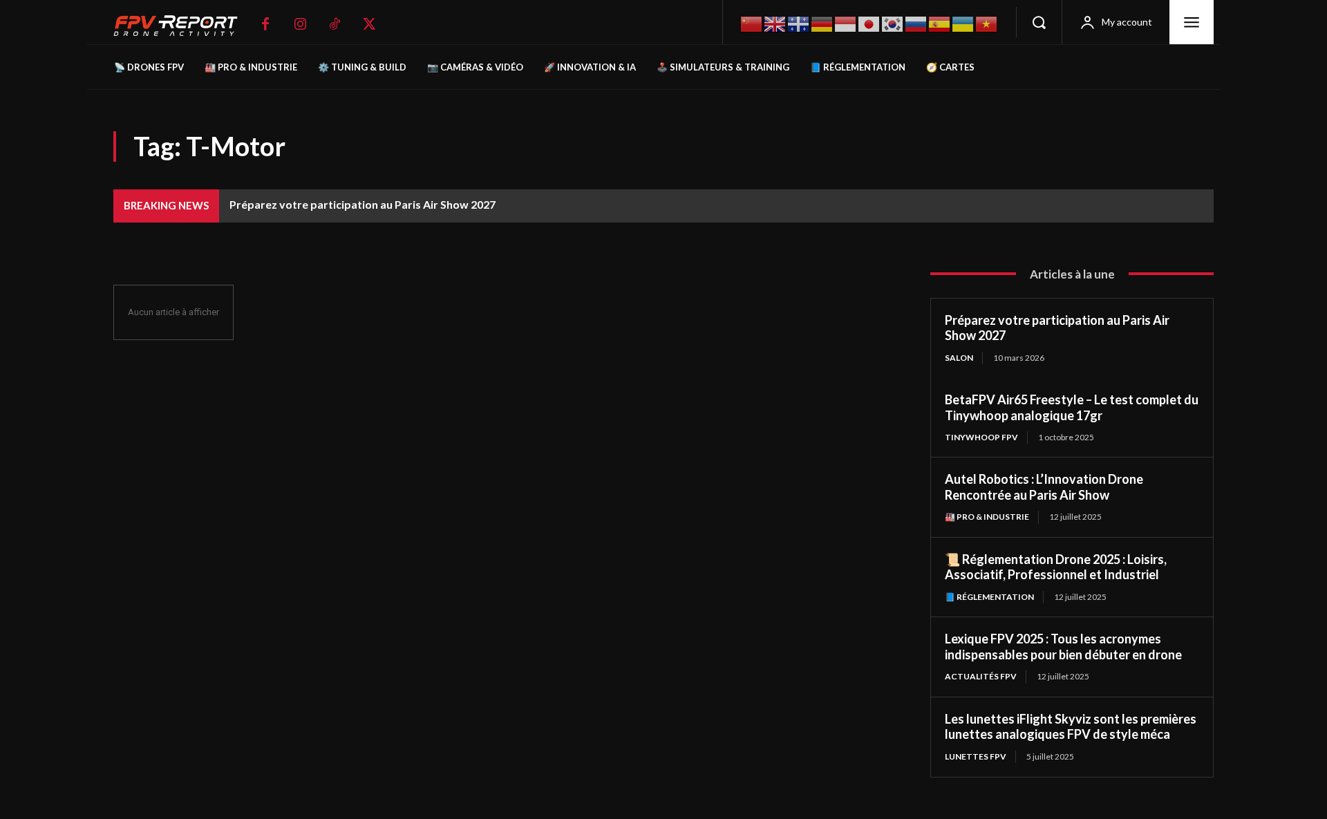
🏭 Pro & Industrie (987, 516)
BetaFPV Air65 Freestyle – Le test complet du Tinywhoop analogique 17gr (1071, 407)
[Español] (940, 22)
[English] (775, 22)
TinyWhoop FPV (981, 437)
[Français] (799, 22)
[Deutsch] (822, 22)
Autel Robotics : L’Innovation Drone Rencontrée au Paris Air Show (1044, 486)
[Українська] (963, 22)
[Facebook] (265, 24)
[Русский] (916, 22)
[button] (1039, 22)
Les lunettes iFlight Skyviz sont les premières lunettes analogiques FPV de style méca (1070, 726)
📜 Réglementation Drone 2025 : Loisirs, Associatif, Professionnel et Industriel (1056, 567)
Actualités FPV (981, 676)
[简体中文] (752, 22)
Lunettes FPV (975, 756)
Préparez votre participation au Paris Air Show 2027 (362, 204)
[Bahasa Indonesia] (846, 22)
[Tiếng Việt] (987, 22)
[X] (369, 24)
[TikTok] (334, 24)
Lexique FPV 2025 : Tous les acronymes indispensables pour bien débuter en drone (1063, 646)
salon (959, 357)
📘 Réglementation (989, 597)
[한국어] (893, 22)
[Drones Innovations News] (182, 26)
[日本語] (869, 22)
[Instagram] (300, 24)
